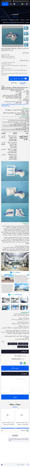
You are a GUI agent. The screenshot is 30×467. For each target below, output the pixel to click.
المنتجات (22, 19)
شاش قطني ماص (23, 343)
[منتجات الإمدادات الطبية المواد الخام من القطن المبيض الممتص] (22, 415)
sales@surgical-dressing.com (22, 1)
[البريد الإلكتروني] (21, 363)
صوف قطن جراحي (22, 346)
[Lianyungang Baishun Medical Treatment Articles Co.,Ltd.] (22, 4)
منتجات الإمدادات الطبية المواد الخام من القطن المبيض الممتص (22, 423)
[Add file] (28, 464)
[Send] (2, 464)
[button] (26, 46)
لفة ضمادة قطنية (12, 343)
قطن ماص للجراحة (13, 19)
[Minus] (2, 431)
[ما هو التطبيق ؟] (24, 363)
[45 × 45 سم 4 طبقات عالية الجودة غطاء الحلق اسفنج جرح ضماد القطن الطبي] (12, 36)
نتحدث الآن (15, 368)
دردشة (5, 4)
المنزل (27, 19)
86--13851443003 (6, 1)
